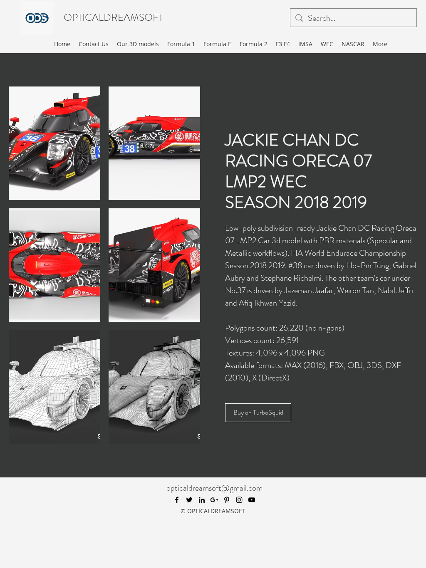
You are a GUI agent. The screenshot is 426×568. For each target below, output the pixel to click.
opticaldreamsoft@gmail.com (214, 488)
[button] (54, 143)
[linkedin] (202, 500)
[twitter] (189, 500)
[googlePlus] (214, 500)
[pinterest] (227, 500)
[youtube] (252, 500)
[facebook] (177, 500)
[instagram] (239, 500)
